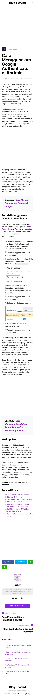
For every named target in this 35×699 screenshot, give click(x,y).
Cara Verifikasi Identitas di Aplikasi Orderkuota (16, 660)
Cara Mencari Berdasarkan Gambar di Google (17, 203)
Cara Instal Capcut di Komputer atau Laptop (17, 672)
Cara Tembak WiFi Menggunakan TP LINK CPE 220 (19, 666)
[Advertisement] (17, 23)
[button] (32, 2)
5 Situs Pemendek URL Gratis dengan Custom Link (17, 653)
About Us (7, 694)
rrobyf (6, 78)
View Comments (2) (17, 606)
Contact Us (16, 694)
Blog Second (17, 2)
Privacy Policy (26, 694)
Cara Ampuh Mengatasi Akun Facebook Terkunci (18, 647)
